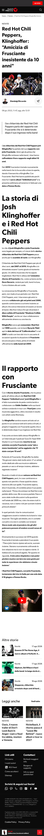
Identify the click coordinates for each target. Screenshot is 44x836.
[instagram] (21, 788)
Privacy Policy (24, 822)
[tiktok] (25, 788)
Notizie (10, 16)
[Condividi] (38, 101)
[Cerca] (40, 9)
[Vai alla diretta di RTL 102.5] (39, 832)
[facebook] (30, 788)
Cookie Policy (10, 822)
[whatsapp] (6, 788)
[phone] (16, 788)
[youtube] (35, 788)
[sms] (11, 788)
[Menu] (3, 9)
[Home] (11, 10)
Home (4, 16)
